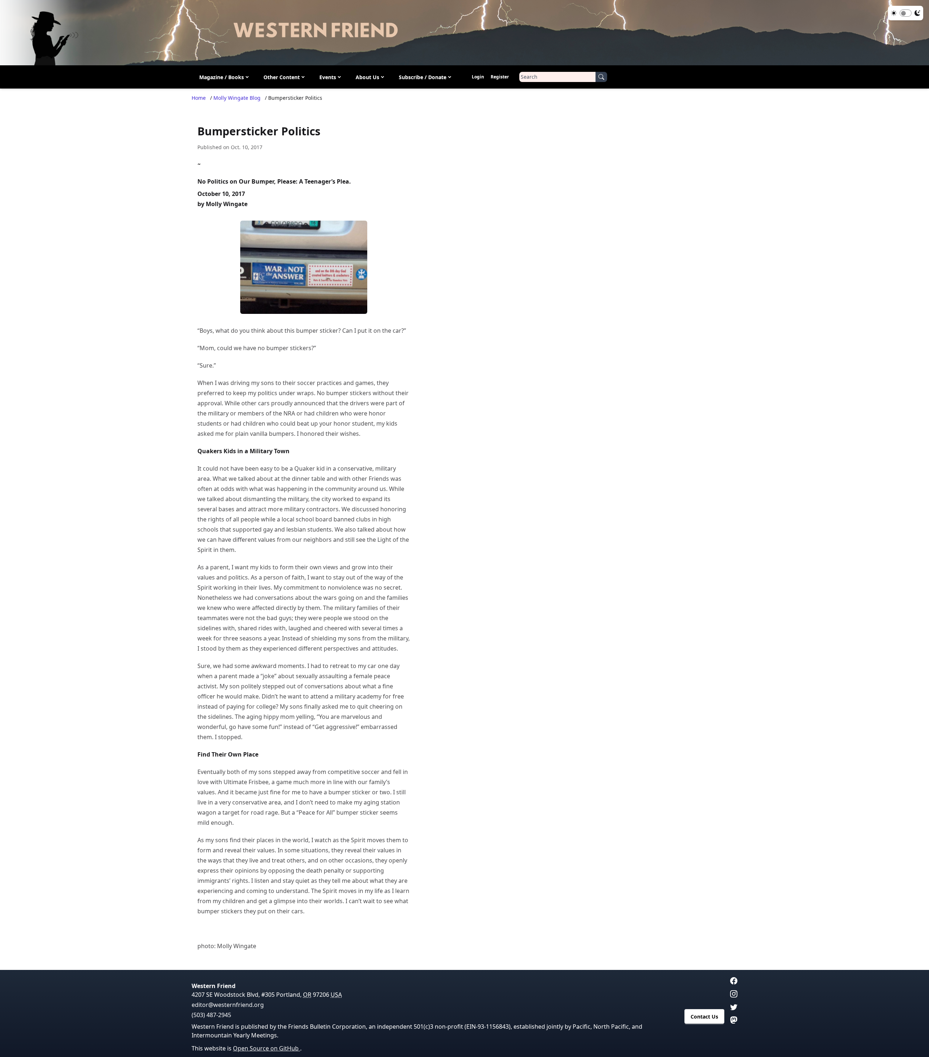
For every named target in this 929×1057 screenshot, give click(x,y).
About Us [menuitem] (367, 77)
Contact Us (704, 1016)
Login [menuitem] (478, 77)
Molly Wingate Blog (237, 97)
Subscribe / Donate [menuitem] (422, 77)
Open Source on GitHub (266, 1048)
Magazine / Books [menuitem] (221, 77)
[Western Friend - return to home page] (464, 32)
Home (199, 97)
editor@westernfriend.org (228, 1005)
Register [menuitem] (500, 77)
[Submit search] (601, 77)
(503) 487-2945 (211, 1015)
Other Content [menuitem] (281, 77)
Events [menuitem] (327, 77)
